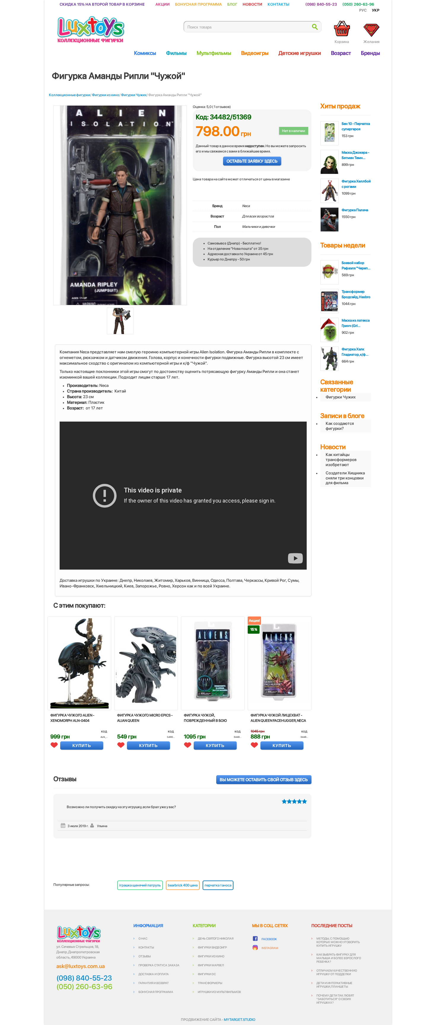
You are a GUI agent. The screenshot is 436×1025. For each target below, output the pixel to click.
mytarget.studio (239, 1020)
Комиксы (145, 53)
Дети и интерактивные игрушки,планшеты (334, 984)
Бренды (370, 53)
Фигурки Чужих (134, 95)
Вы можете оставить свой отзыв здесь (264, 779)
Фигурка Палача (355, 210)
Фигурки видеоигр (212, 947)
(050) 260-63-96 (358, 4)
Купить (81, 745)
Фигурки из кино (105, 95)
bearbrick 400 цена (183, 885)
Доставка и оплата (154, 974)
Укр (375, 10)
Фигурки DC (207, 974)
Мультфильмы (214, 53)
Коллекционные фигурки (69, 95)
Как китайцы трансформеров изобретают (341, 459)
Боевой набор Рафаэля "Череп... (356, 265)
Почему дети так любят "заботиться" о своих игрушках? (335, 999)
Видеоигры (254, 53)
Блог (232, 4)
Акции (162, 4)
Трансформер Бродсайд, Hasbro (356, 294)
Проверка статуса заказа (159, 965)
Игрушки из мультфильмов (219, 992)
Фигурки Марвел (211, 965)
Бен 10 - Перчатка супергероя (356, 126)
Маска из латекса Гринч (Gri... (356, 323)
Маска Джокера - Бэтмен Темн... (355, 155)
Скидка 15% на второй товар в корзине (102, 4)
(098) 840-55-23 (321, 4)
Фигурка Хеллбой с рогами (356, 184)
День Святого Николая (215, 938)
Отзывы (145, 956)
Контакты (278, 4)
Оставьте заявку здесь (252, 161)
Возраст (341, 53)
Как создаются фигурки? (340, 426)
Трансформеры (210, 983)
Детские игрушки (300, 53)
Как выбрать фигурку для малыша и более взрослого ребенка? (338, 958)
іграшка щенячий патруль (140, 885)
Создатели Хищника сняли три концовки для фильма (345, 478)
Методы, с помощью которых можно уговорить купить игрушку (338, 942)
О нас (143, 938)
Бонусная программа (198, 4)
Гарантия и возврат (154, 983)
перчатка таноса (218, 885)
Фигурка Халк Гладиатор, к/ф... (355, 352)
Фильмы (176, 53)
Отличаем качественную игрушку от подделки (336, 972)
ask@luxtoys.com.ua (80, 966)
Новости (252, 4)
